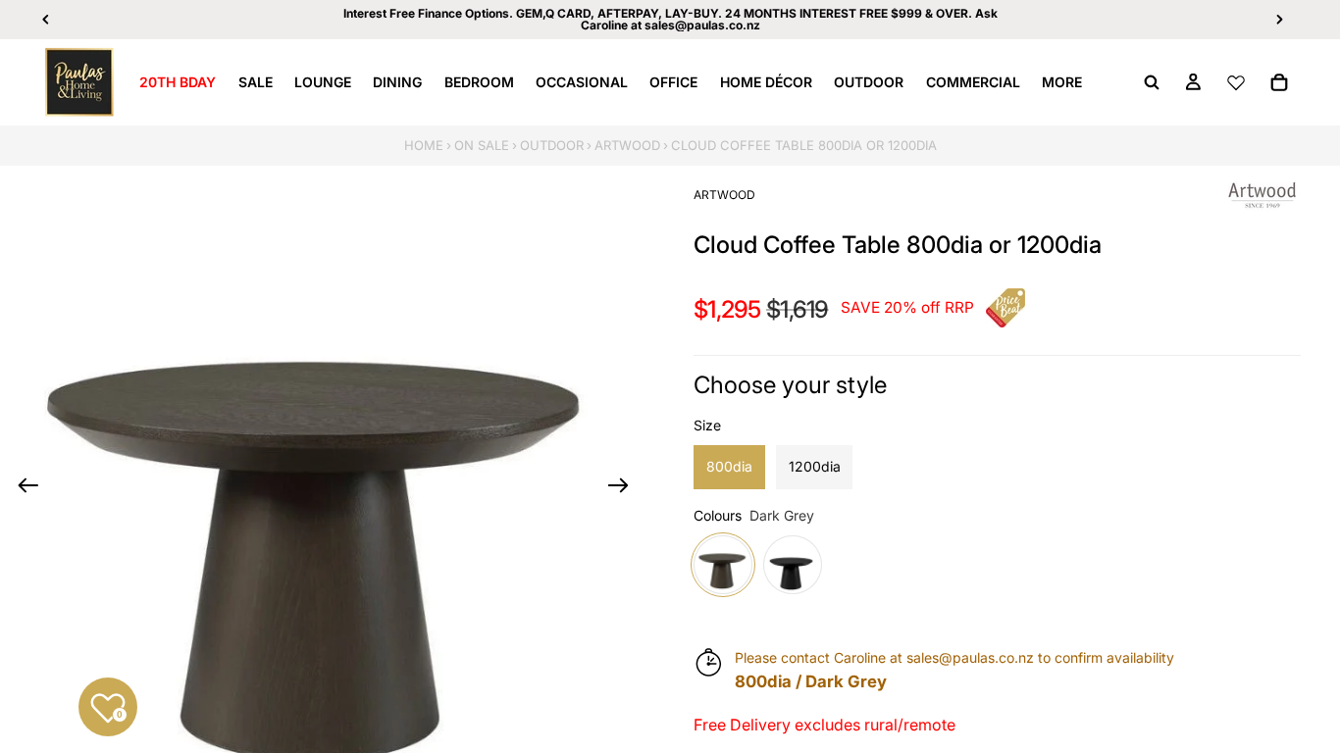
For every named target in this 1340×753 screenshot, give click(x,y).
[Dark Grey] (723, 564)
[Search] (1151, 82)
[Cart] (1279, 82)
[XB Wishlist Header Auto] (1236, 82)
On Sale (481, 145)
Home (423, 145)
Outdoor (552, 145)
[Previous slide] (22, 488)
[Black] (792, 564)
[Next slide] (624, 488)
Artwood (627, 145)
